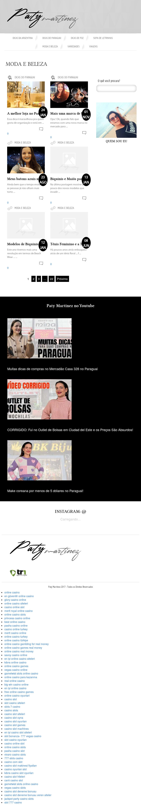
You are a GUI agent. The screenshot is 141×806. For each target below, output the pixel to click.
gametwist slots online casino (21, 673)
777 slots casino (13, 758)
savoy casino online (15, 655)
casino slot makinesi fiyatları (20, 765)
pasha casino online (16, 625)
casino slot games (14, 725)
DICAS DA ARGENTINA (23, 38)
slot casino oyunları (15, 740)
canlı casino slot (13, 780)
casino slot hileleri (14, 776)
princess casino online (17, 618)
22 (51, 279)
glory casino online (15, 600)
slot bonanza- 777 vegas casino (22, 736)
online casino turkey (16, 636)
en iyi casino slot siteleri (18, 732)
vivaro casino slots (15, 754)
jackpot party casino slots (19, 798)
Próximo (62, 279)
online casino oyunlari (17, 695)
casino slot (10, 699)
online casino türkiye (16, 640)
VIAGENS (93, 46)
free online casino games (19, 692)
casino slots (11, 710)
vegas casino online (15, 670)
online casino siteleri (16, 603)
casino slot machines (16, 728)
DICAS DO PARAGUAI (51, 38)
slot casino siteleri (14, 703)
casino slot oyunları (15, 721)
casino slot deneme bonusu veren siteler (27, 795)
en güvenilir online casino (19, 596)
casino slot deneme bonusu (20, 791)
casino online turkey (16, 629)
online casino (12, 592)
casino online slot (14, 607)
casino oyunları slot (15, 769)
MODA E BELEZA (50, 46)
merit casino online (15, 633)
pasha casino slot (14, 751)
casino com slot (13, 762)
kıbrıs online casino (15, 662)
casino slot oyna (13, 717)
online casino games (16, 666)
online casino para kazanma (20, 677)
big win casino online (16, 684)
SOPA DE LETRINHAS (103, 38)
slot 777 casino (13, 802)
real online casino (14, 681)
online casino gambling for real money (26, 644)
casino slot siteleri (14, 714)
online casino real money (18, 651)
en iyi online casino (15, 688)
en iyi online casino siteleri (19, 658)
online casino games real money (23, 647)
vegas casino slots (15, 787)
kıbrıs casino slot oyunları (18, 773)
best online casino (14, 622)
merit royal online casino (18, 611)
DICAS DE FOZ (77, 38)
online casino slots (15, 614)
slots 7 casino (12, 706)
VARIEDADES (73, 46)
